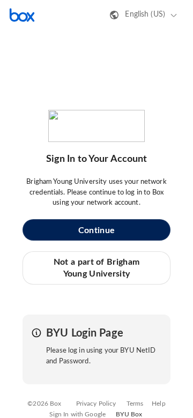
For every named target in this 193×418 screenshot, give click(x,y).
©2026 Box (44, 403)
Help (159, 403)
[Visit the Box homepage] (22, 15)
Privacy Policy (96, 403)
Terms (135, 403)
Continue (96, 230)
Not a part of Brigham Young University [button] (96, 268)
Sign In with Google (77, 414)
